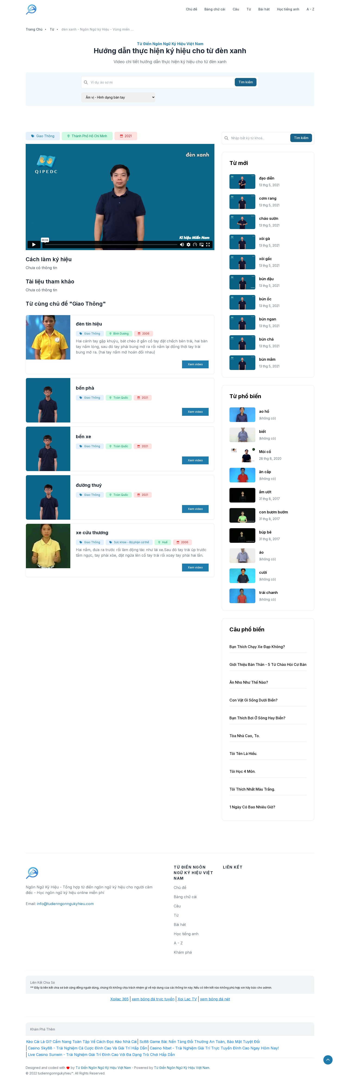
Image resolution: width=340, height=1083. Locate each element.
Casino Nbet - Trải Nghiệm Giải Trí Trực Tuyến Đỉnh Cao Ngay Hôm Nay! (214, 1048)
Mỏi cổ (265, 451)
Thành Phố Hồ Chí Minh (89, 136)
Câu (236, 9)
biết (262, 431)
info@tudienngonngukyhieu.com (65, 903)
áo (261, 552)
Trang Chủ (34, 29)
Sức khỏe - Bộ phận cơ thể (131, 542)
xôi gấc (265, 258)
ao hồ (264, 411)
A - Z (310, 9)
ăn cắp (265, 471)
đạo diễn (266, 178)
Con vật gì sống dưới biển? (253, 700)
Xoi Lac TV (187, 999)
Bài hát (264, 9)
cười (263, 572)
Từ (249, 9)
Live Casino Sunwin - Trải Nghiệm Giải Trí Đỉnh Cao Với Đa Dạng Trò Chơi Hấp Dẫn (101, 1054)
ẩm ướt (265, 492)
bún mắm (267, 359)
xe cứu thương (92, 532)
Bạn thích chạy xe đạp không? (257, 646)
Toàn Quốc (120, 397)
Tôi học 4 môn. (242, 771)
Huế (164, 542)
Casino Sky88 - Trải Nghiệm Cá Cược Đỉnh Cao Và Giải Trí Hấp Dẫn (87, 1048)
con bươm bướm (273, 512)
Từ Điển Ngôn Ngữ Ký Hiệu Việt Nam (103, 1068)
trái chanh (268, 592)
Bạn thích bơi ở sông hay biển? (257, 718)
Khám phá (183, 952)
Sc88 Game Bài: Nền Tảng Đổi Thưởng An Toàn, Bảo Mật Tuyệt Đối (199, 1041)
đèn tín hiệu (89, 324)
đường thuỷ (89, 485)
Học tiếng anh (288, 9)
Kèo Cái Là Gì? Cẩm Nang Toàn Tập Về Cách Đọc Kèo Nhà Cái (81, 1041)
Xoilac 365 (119, 999)
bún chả (266, 339)
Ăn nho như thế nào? (248, 682)
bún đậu (266, 278)
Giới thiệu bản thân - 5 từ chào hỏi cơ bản (267, 664)
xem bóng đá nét (215, 999)
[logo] (32, 871)
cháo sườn (268, 218)
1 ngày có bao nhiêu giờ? (252, 807)
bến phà (85, 388)
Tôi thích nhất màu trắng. (252, 789)
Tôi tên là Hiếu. (243, 753)
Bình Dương (121, 333)
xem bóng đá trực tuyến (153, 999)
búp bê (265, 532)
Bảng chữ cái (214, 9)
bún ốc (265, 299)
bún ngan (267, 319)
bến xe (83, 436)
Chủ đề (191, 9)
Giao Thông (45, 136)
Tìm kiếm (245, 82)
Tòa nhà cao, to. (244, 735)
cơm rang (267, 198)
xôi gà (264, 238)
